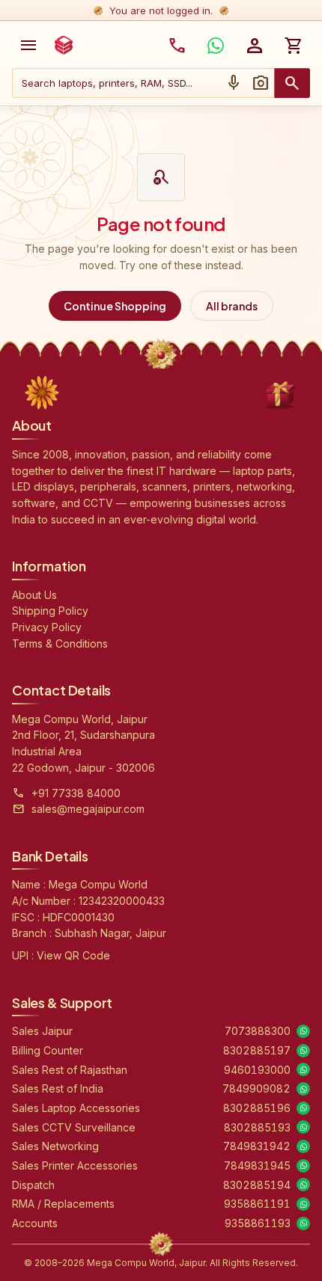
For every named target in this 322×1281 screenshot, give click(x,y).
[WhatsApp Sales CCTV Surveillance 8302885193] (303, 1127)
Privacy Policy (47, 627)
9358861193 (258, 1223)
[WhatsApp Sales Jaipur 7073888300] (303, 1031)
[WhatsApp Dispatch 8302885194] (303, 1184)
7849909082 (256, 1088)
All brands (232, 306)
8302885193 (257, 1127)
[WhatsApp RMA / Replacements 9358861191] (303, 1204)
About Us (34, 595)
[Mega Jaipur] (63, 45)
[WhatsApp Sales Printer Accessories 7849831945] (303, 1166)
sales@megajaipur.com (88, 808)
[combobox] (116, 83)
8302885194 (257, 1185)
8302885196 (257, 1108)
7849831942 (257, 1146)
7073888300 (258, 1031)
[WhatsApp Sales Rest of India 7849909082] (303, 1089)
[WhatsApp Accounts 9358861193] (303, 1223)
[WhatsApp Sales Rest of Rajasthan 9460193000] (303, 1069)
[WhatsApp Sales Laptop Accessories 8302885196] (303, 1108)
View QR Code (73, 955)
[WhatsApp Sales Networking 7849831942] (303, 1146)
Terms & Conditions (60, 643)
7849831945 (257, 1165)
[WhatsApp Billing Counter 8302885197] (303, 1050)
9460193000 (257, 1069)
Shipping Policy (50, 610)
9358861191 (257, 1203)
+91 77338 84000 (76, 793)
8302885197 (257, 1050)
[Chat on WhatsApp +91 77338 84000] (215, 45)
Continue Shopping (115, 306)
